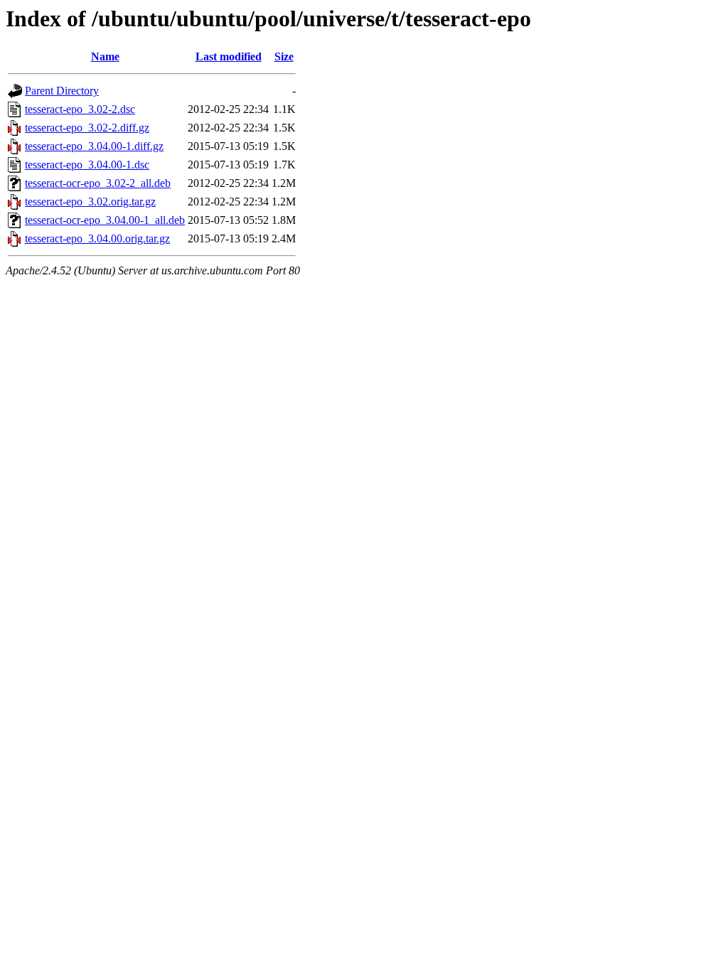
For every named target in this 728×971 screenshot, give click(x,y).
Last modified (229, 56)
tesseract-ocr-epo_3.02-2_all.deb (98, 183)
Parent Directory (62, 91)
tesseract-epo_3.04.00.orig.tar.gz (97, 238)
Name (105, 56)
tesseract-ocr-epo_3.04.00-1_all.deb (105, 220)
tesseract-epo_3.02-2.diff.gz (87, 128)
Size (284, 56)
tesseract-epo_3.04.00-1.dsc (87, 165)
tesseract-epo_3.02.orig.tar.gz (90, 201)
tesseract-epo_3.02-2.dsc (80, 109)
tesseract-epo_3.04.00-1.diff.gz (94, 146)
